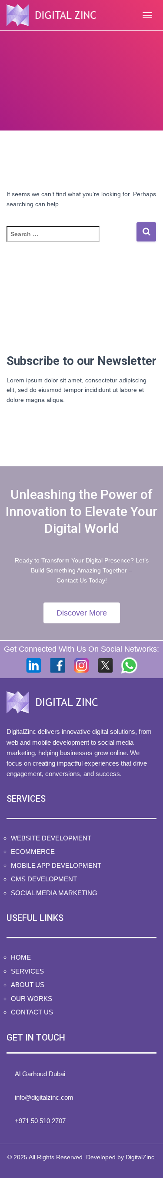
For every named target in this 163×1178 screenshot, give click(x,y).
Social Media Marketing (54, 893)
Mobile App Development (56, 865)
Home (21, 957)
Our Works (31, 998)
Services (27, 971)
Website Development (51, 838)
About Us (27, 984)
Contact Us (32, 1012)
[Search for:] (71, 240)
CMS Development (44, 879)
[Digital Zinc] (55, 15)
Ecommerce (33, 851)
